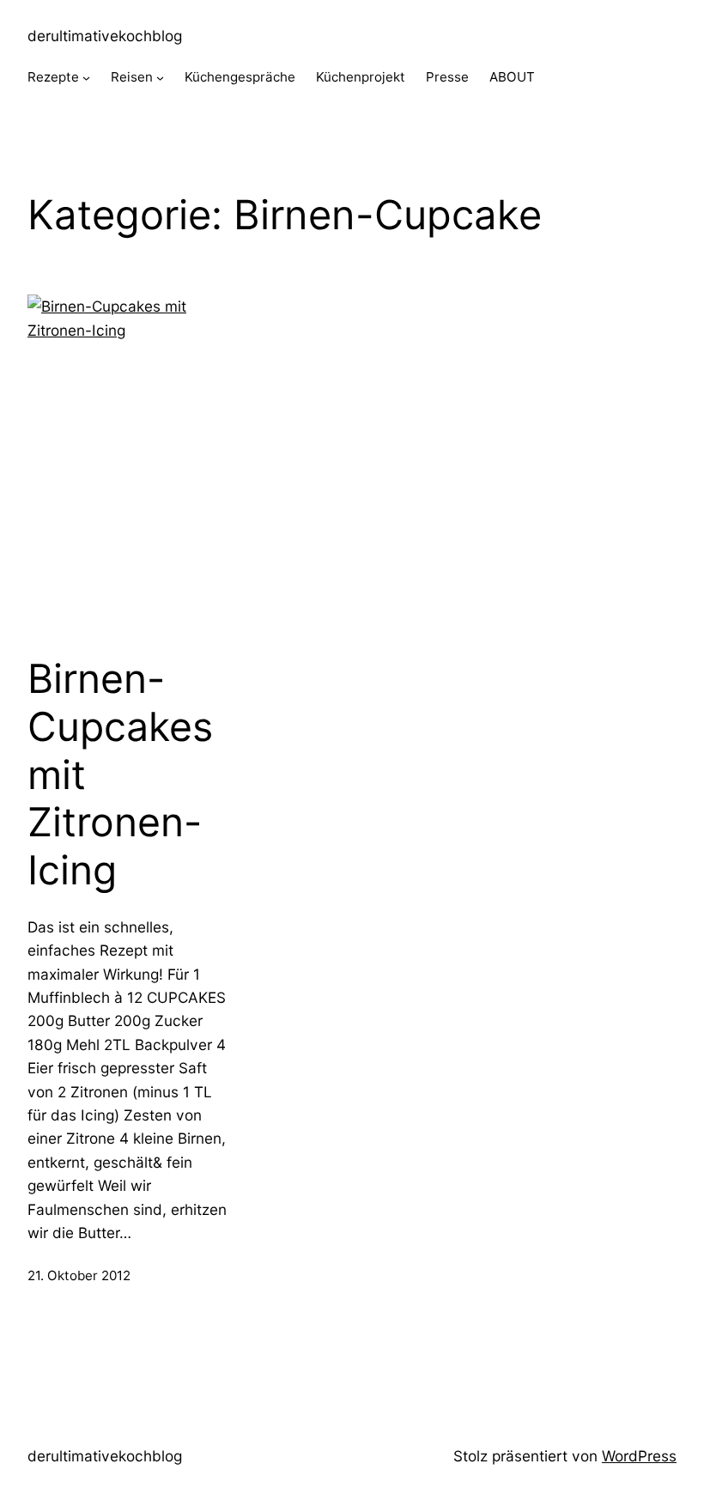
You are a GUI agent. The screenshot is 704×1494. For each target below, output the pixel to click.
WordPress (639, 1456)
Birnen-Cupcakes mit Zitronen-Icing (120, 774)
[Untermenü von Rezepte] (86, 78)
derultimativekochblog (104, 36)
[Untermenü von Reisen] (160, 78)
